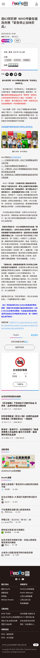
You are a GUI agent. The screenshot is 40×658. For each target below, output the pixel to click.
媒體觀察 (26, 60)
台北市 (16, 52)
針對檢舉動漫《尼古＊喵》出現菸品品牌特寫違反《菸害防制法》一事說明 (19, 417)
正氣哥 (7, 555)
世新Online (8, 512)
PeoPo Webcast (26, 592)
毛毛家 (7, 489)
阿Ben (7, 545)
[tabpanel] (19, 341)
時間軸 (4, 596)
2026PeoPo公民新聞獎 (11, 470)
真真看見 (8, 532)
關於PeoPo (5, 589)
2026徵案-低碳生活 (27, 613)
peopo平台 (9, 522)
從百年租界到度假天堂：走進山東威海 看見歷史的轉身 (18, 541)
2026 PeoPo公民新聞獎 (10, 617)
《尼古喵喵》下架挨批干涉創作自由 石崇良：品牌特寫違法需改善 (19, 404)
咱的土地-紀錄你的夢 (9, 620)
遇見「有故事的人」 (28, 624)
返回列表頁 (19, 347)
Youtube (23, 579)
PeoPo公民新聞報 (27, 589)
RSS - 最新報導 (7, 634)
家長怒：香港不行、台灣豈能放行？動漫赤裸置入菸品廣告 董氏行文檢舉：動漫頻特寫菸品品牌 (19, 432)
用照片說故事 (6, 624)
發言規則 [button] (34, 335)
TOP (35, 645)
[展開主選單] (3, 4)
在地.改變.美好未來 (27, 620)
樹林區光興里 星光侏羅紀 (12, 529)
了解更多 (20, 384)
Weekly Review (7, 599)
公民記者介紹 (25, 599)
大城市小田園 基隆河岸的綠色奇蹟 (17, 552)
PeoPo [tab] (16, 335)
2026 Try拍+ (6, 613)
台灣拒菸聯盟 (20, 370)
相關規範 (4, 592)
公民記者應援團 (26, 596)
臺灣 (10, 52)
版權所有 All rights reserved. (13, 65)
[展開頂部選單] (36, 4)
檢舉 (17, 41)
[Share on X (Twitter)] (11, 74)
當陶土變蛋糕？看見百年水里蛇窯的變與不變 (19, 485)
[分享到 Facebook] (7, 74)
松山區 (22, 52)
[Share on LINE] (15, 74)
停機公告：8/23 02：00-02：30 (16, 519)
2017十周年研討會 (27, 617)
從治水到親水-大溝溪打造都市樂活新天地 (19, 498)
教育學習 (17, 60)
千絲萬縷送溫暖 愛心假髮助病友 (16, 509)
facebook (16, 579)
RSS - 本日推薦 (7, 637)
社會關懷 (8, 60)
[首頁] (20, 4)
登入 (26, 341)
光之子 (7, 502)
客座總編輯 (24, 603)
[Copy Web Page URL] (19, 74)
